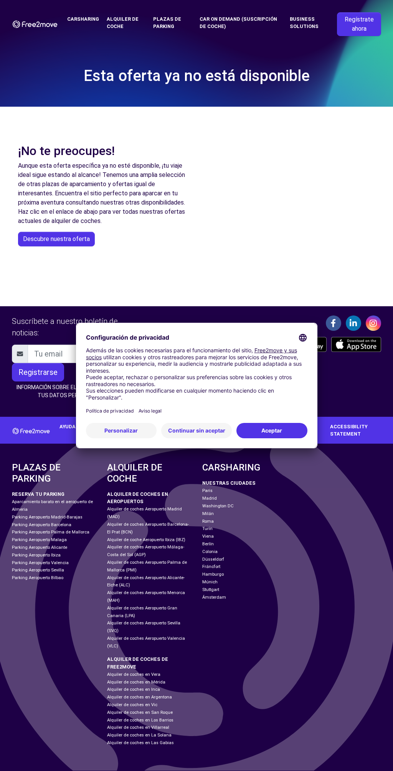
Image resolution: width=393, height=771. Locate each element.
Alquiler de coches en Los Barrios (140, 720)
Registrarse (38, 372)
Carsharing (83, 19)
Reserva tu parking (38, 494)
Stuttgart (210, 589)
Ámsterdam (214, 597)
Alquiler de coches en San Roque (140, 712)
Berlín (208, 544)
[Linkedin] (353, 323)
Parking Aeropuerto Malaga (39, 539)
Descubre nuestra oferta (56, 239)
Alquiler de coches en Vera (133, 674)
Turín (207, 528)
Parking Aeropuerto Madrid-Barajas (47, 517)
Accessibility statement (349, 430)
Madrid (209, 498)
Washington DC (218, 506)
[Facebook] (333, 323)
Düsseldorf (213, 559)
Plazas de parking (167, 22)
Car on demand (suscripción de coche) (238, 22)
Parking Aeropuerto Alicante (39, 547)
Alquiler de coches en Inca (133, 689)
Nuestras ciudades (229, 483)
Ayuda (67, 426)
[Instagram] (373, 323)
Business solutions (304, 22)
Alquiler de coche (123, 22)
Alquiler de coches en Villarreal (138, 727)
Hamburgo (213, 574)
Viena (208, 536)
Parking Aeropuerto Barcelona (41, 524)
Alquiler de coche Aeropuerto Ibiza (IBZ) (146, 539)
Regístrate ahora (359, 24)
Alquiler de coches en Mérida (136, 682)
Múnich (210, 581)
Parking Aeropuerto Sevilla (38, 570)
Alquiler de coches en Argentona (139, 697)
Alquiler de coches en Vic (132, 704)
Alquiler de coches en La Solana (139, 735)
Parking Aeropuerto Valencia (40, 562)
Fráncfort (211, 566)
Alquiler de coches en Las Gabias (140, 742)
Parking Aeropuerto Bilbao (37, 577)
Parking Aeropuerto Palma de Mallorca (50, 532)
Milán (208, 513)
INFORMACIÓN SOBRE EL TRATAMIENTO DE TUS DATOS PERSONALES (69, 391)
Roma (208, 521)
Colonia (210, 551)
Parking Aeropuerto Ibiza (36, 555)
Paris (207, 490)
